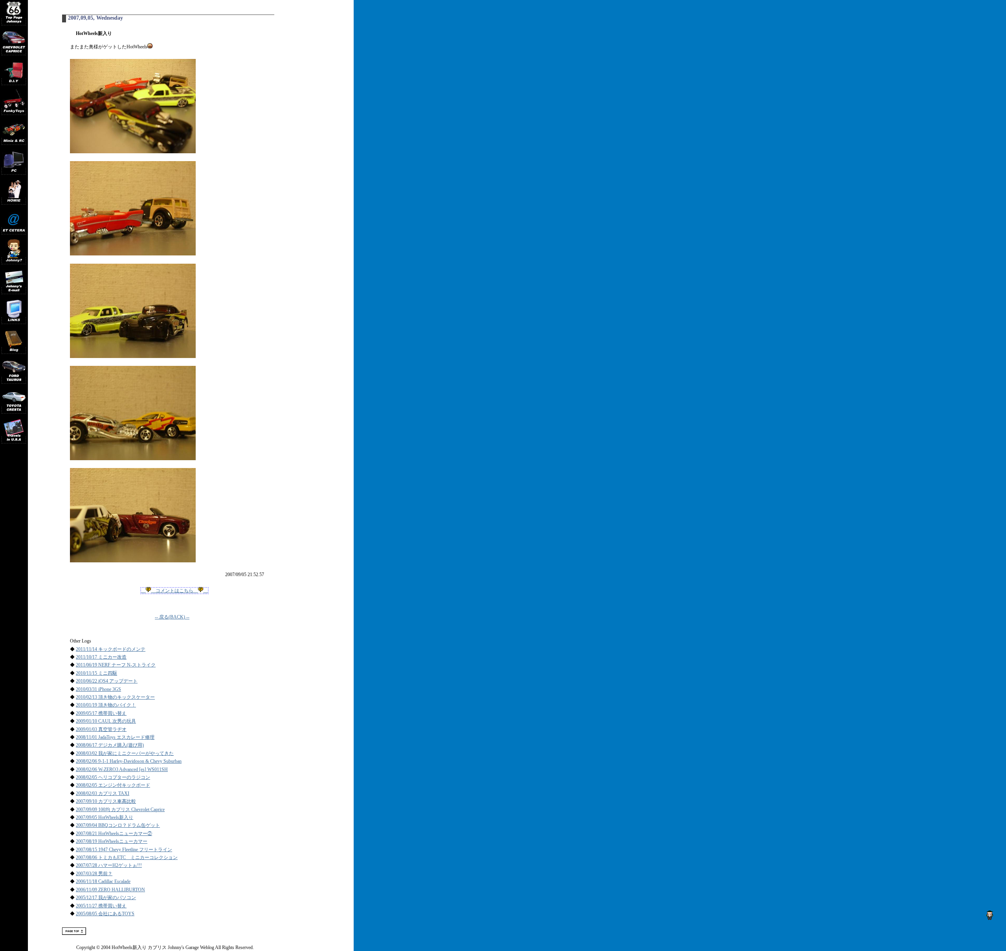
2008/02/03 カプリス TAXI (102, 793)
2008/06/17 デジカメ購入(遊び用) (110, 745)
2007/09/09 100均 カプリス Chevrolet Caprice (120, 809)
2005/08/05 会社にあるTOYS (105, 913)
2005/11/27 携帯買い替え (101, 906)
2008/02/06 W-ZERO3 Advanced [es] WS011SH (122, 769)
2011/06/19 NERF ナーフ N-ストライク (116, 665)
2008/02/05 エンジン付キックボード (113, 785)
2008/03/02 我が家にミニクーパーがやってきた (125, 753)
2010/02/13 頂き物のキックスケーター (115, 697)
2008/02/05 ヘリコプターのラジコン (113, 777)
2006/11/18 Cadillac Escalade (103, 881)
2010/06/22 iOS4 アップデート (107, 681)
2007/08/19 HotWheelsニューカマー (111, 841)
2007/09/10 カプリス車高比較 (106, 801)
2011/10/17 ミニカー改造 (101, 657)
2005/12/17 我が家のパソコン (106, 897)
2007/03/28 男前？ (94, 873)
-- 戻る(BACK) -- (172, 617)
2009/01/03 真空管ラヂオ (101, 729)
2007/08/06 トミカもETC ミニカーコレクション (127, 857)
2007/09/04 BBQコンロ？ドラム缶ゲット (118, 825)
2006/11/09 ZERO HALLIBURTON (110, 889)
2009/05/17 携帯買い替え (101, 713)
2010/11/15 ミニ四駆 (96, 673)
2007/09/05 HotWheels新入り (104, 817)
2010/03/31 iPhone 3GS (98, 689)
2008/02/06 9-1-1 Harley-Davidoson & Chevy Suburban (129, 761)
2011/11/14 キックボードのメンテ (110, 649)
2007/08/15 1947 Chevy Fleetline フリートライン (124, 849)
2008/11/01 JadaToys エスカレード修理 (115, 737)
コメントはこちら (174, 590)
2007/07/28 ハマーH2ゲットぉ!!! (109, 865)
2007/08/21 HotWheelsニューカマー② (114, 833)
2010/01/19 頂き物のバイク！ (106, 705)
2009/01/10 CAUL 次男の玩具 (106, 721)
